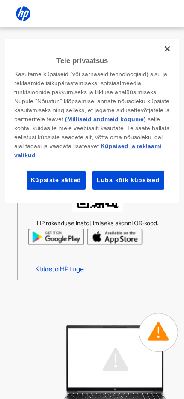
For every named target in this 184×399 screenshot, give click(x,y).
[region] (92, 121)
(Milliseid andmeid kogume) (105, 119)
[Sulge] (167, 48)
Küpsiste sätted (56, 179)
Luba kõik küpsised (128, 179)
